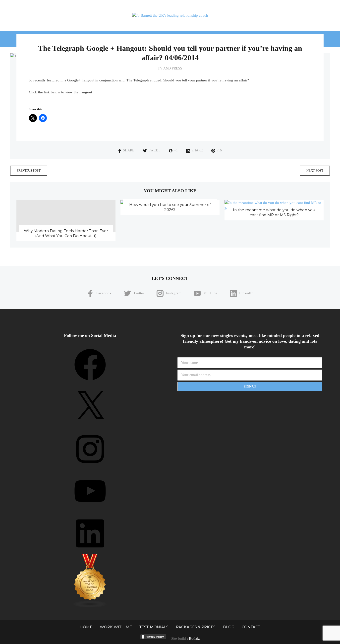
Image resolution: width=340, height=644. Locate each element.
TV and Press (170, 68)
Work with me (116, 627)
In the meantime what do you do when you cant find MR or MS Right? (274, 212)
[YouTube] (90, 509)
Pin (219, 150)
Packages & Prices (196, 627)
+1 (176, 150)
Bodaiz (194, 639)
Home (86, 627)
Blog (228, 627)
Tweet (154, 150)
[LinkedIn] (90, 551)
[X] (90, 424)
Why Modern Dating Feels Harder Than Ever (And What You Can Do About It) (66, 233)
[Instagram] (90, 466)
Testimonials (154, 627)
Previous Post (29, 170)
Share (128, 150)
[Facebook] (90, 382)
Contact (251, 627)
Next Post (314, 170)
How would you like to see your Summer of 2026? (170, 207)
